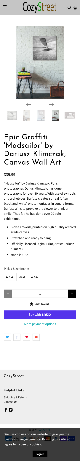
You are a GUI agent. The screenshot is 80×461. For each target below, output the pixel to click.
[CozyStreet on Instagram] (11, 411)
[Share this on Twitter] (7, 337)
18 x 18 (21, 277)
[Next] (52, 104)
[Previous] (28, 104)
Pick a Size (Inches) (17, 268)
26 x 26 (34, 277)
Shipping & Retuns (15, 397)
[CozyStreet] (40, 7)
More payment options (40, 324)
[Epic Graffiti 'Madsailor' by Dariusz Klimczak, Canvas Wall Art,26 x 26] (40, 62)
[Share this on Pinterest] (26, 337)
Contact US (10, 402)
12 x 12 (9, 277)
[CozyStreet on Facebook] (6, 411)
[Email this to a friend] (36, 337)
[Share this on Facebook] (16, 337)
